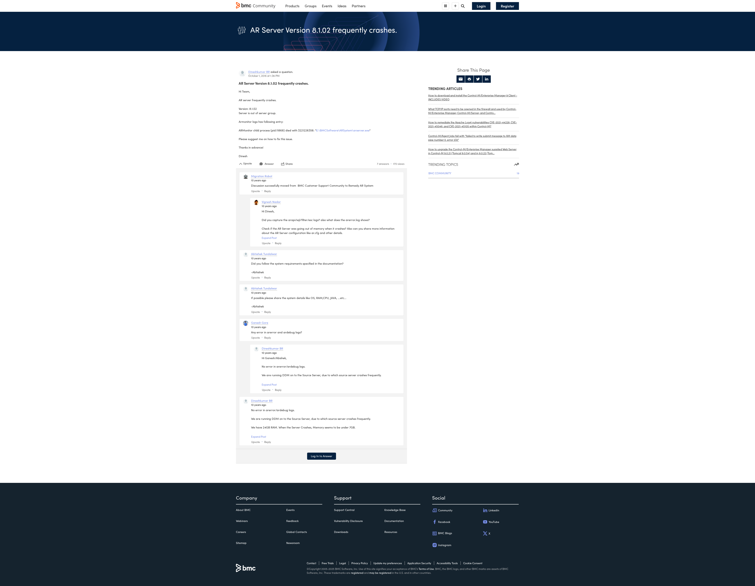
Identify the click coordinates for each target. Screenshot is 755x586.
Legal (342, 563)
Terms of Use (426, 569)
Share (289, 164)
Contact (311, 563)
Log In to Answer (321, 456)
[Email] (461, 79)
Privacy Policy (359, 563)
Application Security (419, 563)
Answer (269, 164)
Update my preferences (387, 563)
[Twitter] (478, 79)
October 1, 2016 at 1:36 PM (264, 76)
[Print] (469, 79)
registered (357, 573)
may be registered (380, 573)
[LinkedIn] (486, 79)
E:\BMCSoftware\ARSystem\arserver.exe (342, 130)
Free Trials (328, 563)
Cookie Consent (472, 563)
